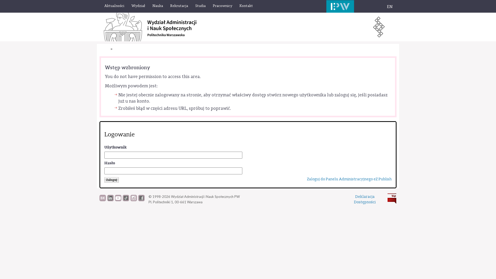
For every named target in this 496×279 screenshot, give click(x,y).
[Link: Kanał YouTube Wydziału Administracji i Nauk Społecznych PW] (118, 200)
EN (390, 6)
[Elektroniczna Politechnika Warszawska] (340, 6)
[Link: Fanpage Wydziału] (141, 200)
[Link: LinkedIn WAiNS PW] (110, 200)
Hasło (109, 163)
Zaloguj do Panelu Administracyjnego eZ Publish (349, 179)
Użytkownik (115, 147)
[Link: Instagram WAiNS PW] (133, 200)
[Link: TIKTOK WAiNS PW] (126, 200)
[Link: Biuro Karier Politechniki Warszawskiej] (102, 200)
